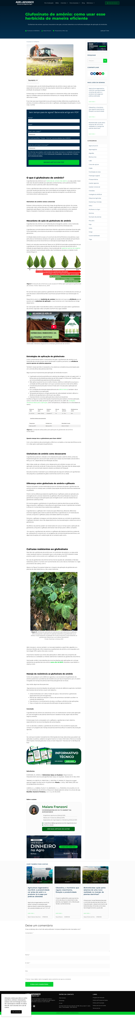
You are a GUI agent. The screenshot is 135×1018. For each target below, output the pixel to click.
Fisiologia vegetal (94, 175)
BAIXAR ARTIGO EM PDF (54, 162)
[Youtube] (34, 1006)
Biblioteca (90, 3)
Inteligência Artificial (95, 194)
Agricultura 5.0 (93, 145)
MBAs (57, 3)
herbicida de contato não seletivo (57, 181)
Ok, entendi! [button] (16, 1012)
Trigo (90, 239)
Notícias (91, 213)
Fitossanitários (58, 30)
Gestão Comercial (94, 187)
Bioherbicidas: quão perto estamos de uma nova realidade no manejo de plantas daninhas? (97, 125)
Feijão (90, 168)
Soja (67, 30)
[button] (37, 80)
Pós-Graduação (48, 3)
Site (26, 971)
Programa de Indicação (98, 997)
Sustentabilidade (94, 235)
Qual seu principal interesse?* (38, 145)
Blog (83, 3)
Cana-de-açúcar (94, 164)
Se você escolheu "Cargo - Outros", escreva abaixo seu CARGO (49, 138)
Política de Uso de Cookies (99, 1005)
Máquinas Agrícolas (95, 198)
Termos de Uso (67, 154)
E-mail (27, 963)
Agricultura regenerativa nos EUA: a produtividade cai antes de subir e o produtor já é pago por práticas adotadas (97, 92)
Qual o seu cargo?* (34, 131)
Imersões (63, 3)
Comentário (29, 933)
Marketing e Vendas (95, 202)
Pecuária (91, 220)
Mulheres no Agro (94, 209)
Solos (90, 228)
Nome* (30, 118)
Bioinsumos (92, 157)
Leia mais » (92, 101)
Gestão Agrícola (94, 183)
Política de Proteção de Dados (100, 1000)
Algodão (91, 153)
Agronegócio (93, 149)
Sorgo (90, 232)
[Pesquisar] (105, 61)
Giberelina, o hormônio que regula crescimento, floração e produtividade (96, 109)
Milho (63, 30)
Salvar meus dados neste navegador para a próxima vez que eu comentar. (49, 979)
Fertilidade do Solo (95, 172)
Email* (30, 124)
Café (90, 160)
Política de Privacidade (54, 154)
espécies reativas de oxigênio (70, 248)
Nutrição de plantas (95, 217)
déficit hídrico (63, 389)
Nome (27, 954)
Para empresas (74, 3)
